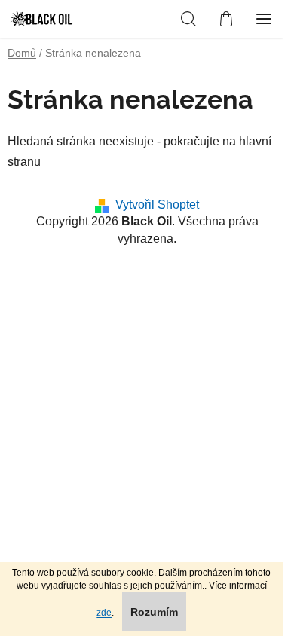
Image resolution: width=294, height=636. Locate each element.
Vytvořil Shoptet (157, 204)
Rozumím (154, 612)
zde (104, 612)
